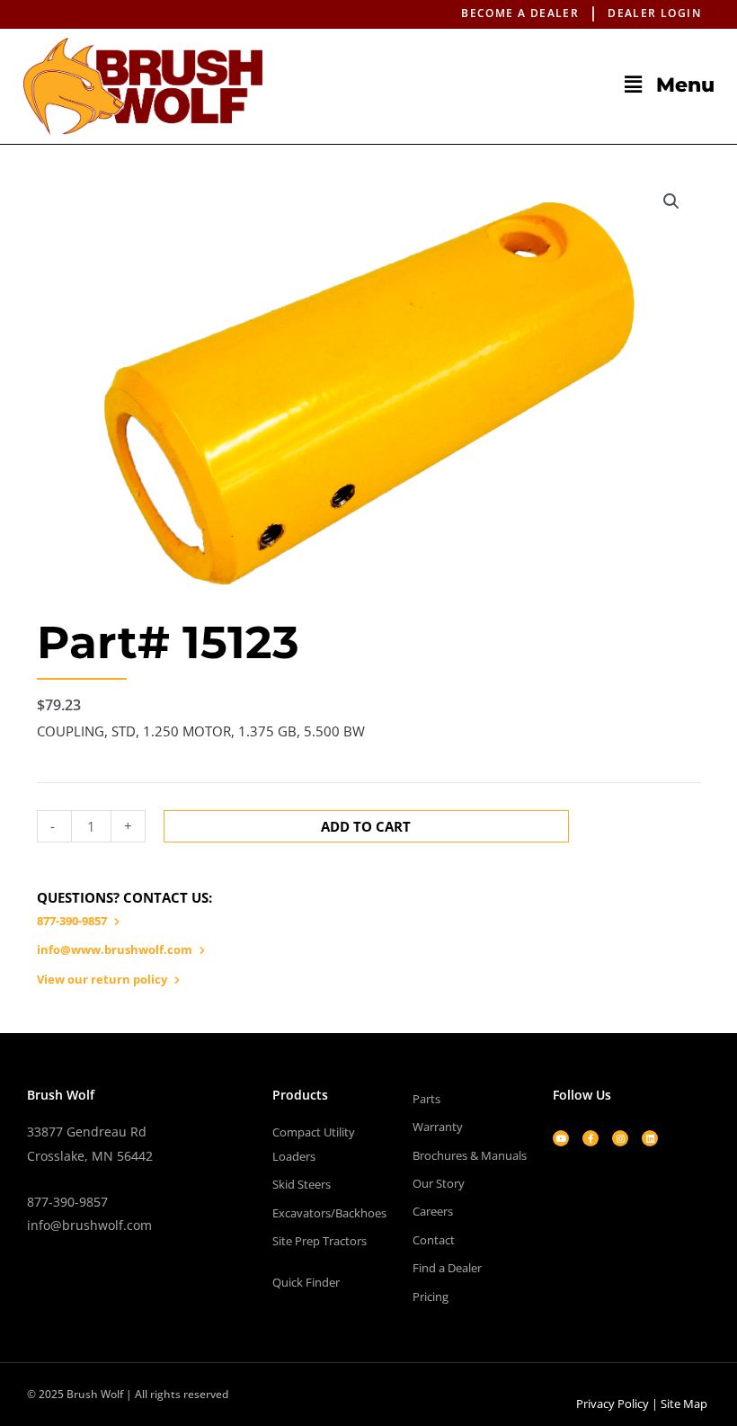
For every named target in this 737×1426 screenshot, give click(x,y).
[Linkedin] (650, 1138)
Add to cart (366, 826)
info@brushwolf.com (89, 1225)
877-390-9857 (72, 921)
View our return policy (102, 979)
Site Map (684, 1403)
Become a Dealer (520, 13)
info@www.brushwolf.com (114, 949)
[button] (506, 84)
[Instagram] (620, 1138)
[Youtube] (561, 1138)
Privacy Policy (612, 1403)
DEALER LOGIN (654, 13)
